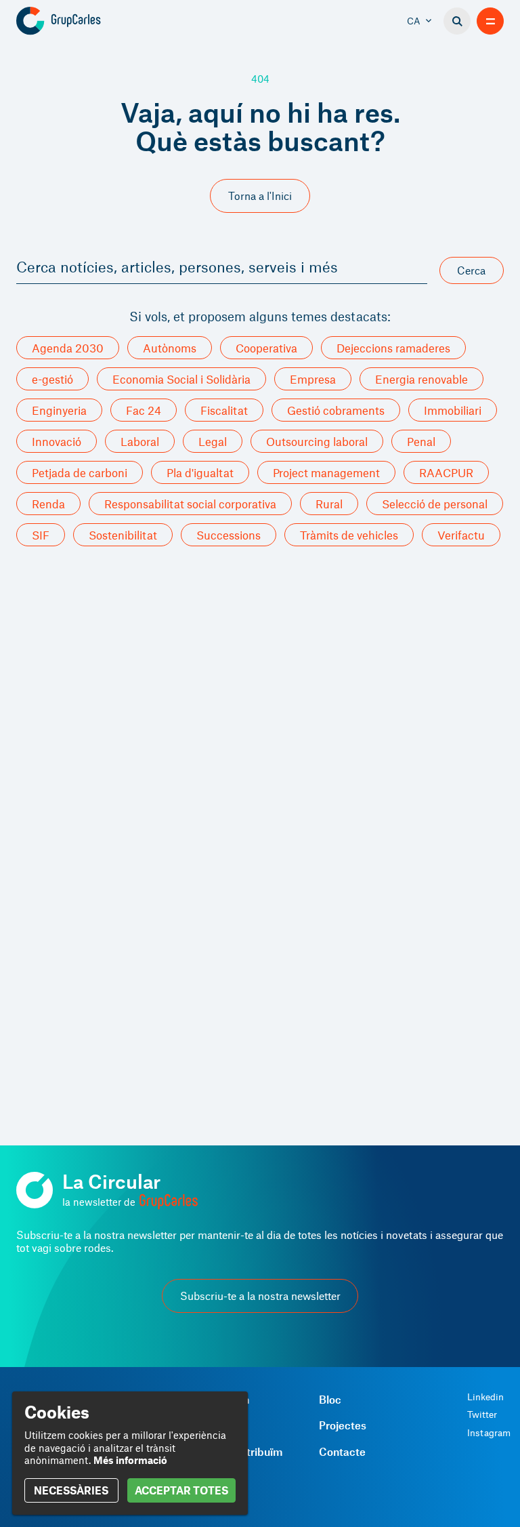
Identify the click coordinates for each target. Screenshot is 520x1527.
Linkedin (485, 1396)
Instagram (489, 1432)
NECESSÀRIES (71, 1490)
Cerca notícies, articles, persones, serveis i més (177, 266)
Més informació (130, 1460)
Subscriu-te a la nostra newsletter (260, 1295)
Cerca (471, 270)
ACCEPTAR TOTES (181, 1490)
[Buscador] (457, 21)
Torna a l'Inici (260, 195)
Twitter (482, 1414)
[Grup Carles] (82, 21)
